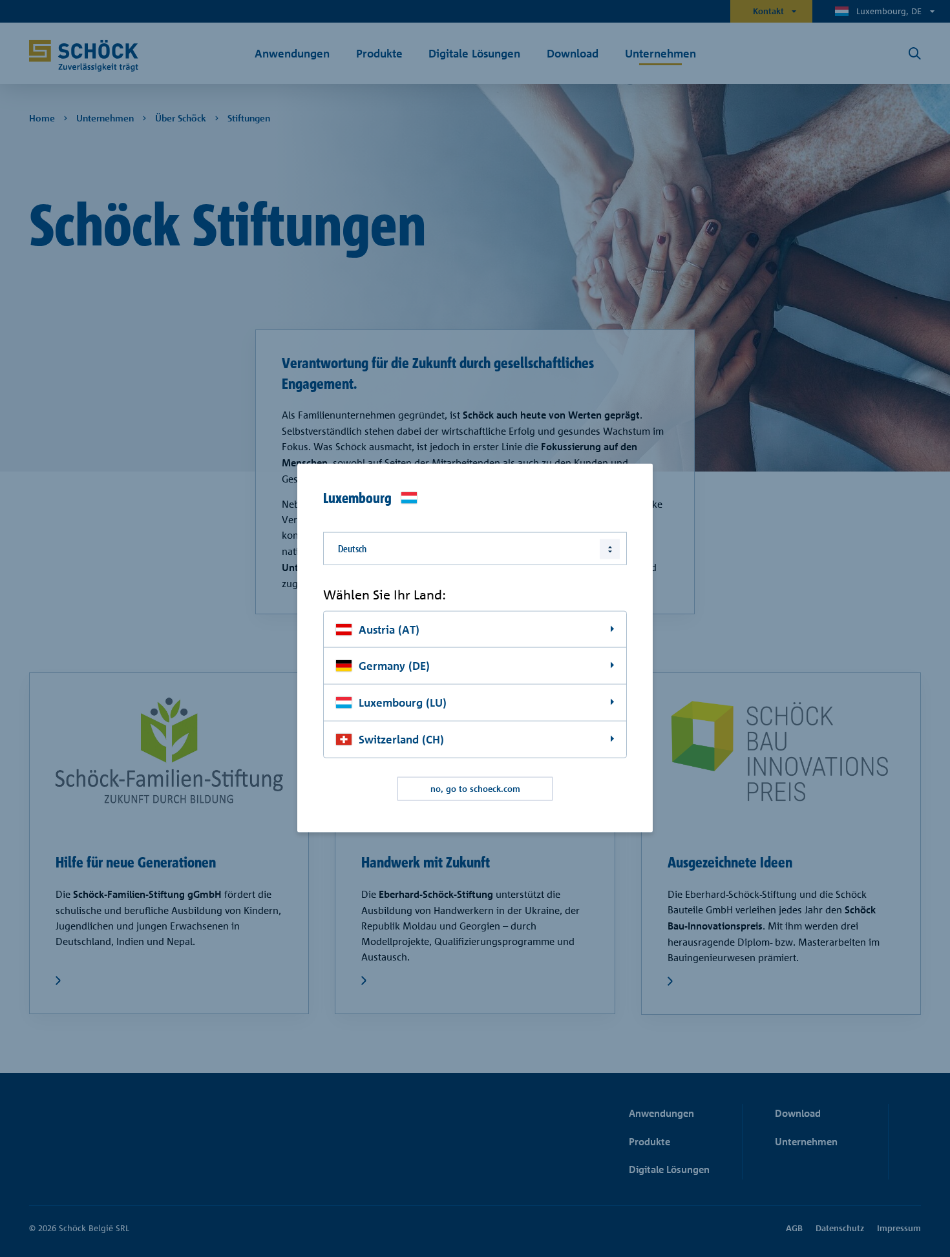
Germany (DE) (394, 665)
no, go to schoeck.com (475, 789)
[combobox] (475, 548)
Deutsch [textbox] (352, 549)
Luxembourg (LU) (403, 702)
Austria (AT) (389, 629)
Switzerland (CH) (401, 739)
